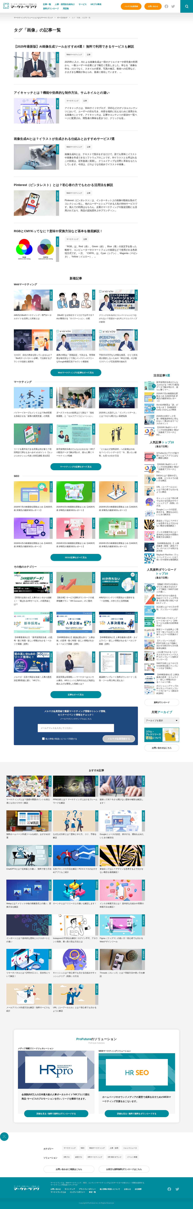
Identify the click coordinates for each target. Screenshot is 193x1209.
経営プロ (78, 1157)
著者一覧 (92, 1192)
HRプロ (67, 1157)
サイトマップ (70, 1189)
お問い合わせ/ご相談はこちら (69, 1169)
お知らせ (127, 1189)
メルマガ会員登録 (131, 6)
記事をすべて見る (76, 694)
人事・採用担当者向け (65, 4)
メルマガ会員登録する (119, 739)
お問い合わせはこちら (162, 748)
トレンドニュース (130, 1148)
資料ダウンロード (51, 8)
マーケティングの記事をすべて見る (76, 467)
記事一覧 (47, 4)
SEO (82, 1148)
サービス (83, 4)
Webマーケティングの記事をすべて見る (76, 372)
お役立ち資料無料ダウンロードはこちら (124, 1169)
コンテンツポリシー (77, 1192)
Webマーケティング (97, 1148)
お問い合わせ (153, 6)
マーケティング (70, 1148)
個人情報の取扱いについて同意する (61, 739)
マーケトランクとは (58, 1192)
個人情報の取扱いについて (110, 1189)
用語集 (66, 8)
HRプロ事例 (96, 4)
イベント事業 (132, 1157)
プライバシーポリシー (87, 1189)
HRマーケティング (95, 1157)
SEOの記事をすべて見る (76, 557)
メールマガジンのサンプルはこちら (76, 719)
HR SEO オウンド (115, 1157)
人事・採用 (114, 1148)
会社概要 (138, 1189)
